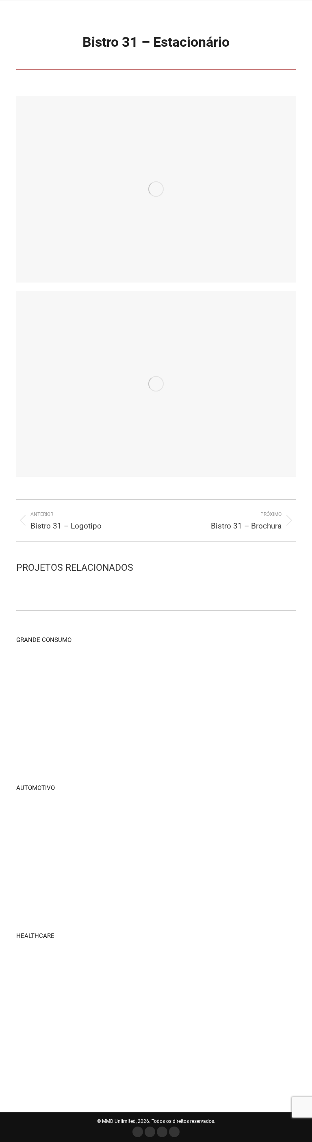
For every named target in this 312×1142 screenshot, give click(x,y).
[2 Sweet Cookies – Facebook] (32, 731)
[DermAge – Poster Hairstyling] (157, 995)
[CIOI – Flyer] (94, 1058)
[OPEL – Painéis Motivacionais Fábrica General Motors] (219, 816)
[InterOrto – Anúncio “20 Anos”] (125, 1027)
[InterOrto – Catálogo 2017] (32, 964)
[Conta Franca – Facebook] (94, 700)
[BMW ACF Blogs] (219, 879)
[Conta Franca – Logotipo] (125, 700)
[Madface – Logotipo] (188, 668)
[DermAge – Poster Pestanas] (125, 995)
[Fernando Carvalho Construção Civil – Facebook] (250, 668)
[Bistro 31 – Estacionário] (219, 700)
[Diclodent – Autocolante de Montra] (188, 995)
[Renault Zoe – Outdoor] (157, 816)
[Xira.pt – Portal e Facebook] (63, 668)
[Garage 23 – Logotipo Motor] (63, 816)
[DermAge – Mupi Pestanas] (94, 995)
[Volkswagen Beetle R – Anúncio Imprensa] (125, 816)
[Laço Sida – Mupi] (94, 1027)
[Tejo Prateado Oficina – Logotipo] (125, 848)
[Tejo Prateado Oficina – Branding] (32, 848)
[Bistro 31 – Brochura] (188, 700)
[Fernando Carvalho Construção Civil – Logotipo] (32, 700)
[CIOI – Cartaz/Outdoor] (63, 1058)
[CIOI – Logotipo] (125, 1058)
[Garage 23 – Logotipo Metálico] (32, 816)
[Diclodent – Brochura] (32, 1027)
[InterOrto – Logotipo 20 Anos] (157, 1027)
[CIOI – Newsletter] (32, 1058)
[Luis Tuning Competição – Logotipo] (250, 848)
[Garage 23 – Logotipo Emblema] (32, 879)
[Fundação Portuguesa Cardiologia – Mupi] (188, 1027)
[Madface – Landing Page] (157, 668)
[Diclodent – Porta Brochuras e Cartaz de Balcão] (250, 995)
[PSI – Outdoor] (63, 1027)
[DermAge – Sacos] (63, 995)
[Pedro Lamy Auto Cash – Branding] (188, 816)
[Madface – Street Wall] (32, 668)
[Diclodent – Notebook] (219, 995)
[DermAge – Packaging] (63, 964)
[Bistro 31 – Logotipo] (250, 700)
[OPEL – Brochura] (250, 816)
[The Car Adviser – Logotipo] (63, 879)
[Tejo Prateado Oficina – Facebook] (94, 848)
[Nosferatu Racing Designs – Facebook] (188, 848)
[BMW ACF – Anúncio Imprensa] (157, 879)
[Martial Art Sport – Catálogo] (94, 668)
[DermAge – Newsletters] (125, 964)
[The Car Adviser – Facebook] (94, 879)
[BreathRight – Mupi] (157, 1058)
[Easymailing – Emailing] (63, 700)
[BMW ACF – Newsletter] (125, 879)
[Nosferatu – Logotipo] (157, 848)
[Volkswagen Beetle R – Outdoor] (94, 816)
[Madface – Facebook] (125, 668)
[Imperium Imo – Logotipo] (219, 668)
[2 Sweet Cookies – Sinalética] (63, 731)
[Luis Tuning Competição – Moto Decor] (219, 848)
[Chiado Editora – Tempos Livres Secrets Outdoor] (157, 700)
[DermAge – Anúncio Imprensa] (157, 964)
